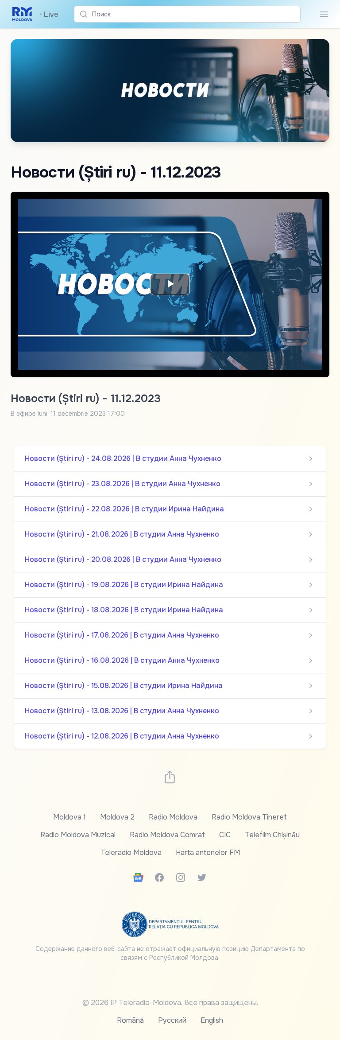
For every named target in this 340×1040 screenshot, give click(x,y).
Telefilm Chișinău (272, 834)
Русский (172, 1020)
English (212, 1020)
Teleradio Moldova (131, 852)
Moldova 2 (117, 817)
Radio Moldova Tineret (249, 817)
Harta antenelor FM (208, 852)
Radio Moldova (173, 817)
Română (130, 1020)
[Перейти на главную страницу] (22, 14)
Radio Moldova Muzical (78, 834)
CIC (225, 834)
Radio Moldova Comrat (167, 834)
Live (48, 14)
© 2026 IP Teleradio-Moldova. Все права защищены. (170, 1002)
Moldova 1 (69, 817)
